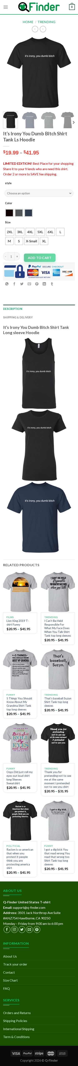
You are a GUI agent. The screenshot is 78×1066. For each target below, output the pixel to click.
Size (8, 222)
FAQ (6, 988)
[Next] (68, 72)
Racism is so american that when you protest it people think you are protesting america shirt (19, 859)
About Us (10, 956)
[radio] (9, 213)
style (8, 183)
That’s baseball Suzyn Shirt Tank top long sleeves (57, 702)
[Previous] (10, 72)
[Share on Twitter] (22, 283)
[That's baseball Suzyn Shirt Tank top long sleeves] (58, 669)
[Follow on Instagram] (14, 929)
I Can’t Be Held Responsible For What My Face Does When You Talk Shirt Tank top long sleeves (57, 628)
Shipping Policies (15, 1021)
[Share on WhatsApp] (7, 283)
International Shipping (18, 1029)
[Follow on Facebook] (7, 929)
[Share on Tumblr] (51, 283)
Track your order (15, 964)
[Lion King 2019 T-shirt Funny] (20, 592)
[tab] (39, 309)
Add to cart (39, 258)
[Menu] (5, 7)
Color (8, 203)
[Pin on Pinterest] (36, 283)
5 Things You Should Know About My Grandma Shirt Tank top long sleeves (19, 704)
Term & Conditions (16, 1037)
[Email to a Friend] (29, 283)
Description (12, 308)
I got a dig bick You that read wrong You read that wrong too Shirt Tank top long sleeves (57, 857)
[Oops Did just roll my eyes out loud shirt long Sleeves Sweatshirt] (20, 743)
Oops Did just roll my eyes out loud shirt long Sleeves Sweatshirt (19, 777)
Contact (9, 972)
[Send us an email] (29, 929)
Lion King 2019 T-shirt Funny (17, 622)
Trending (46, 22)
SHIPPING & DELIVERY (18, 317)
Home (28, 22)
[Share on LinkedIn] (44, 283)
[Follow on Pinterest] (36, 929)
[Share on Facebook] (14, 283)
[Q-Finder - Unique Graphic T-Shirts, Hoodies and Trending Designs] (39, 7)
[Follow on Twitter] (22, 929)
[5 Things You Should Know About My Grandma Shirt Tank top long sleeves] (20, 669)
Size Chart (10, 980)
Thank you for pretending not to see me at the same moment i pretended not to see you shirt (57, 779)
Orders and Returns (17, 1013)
